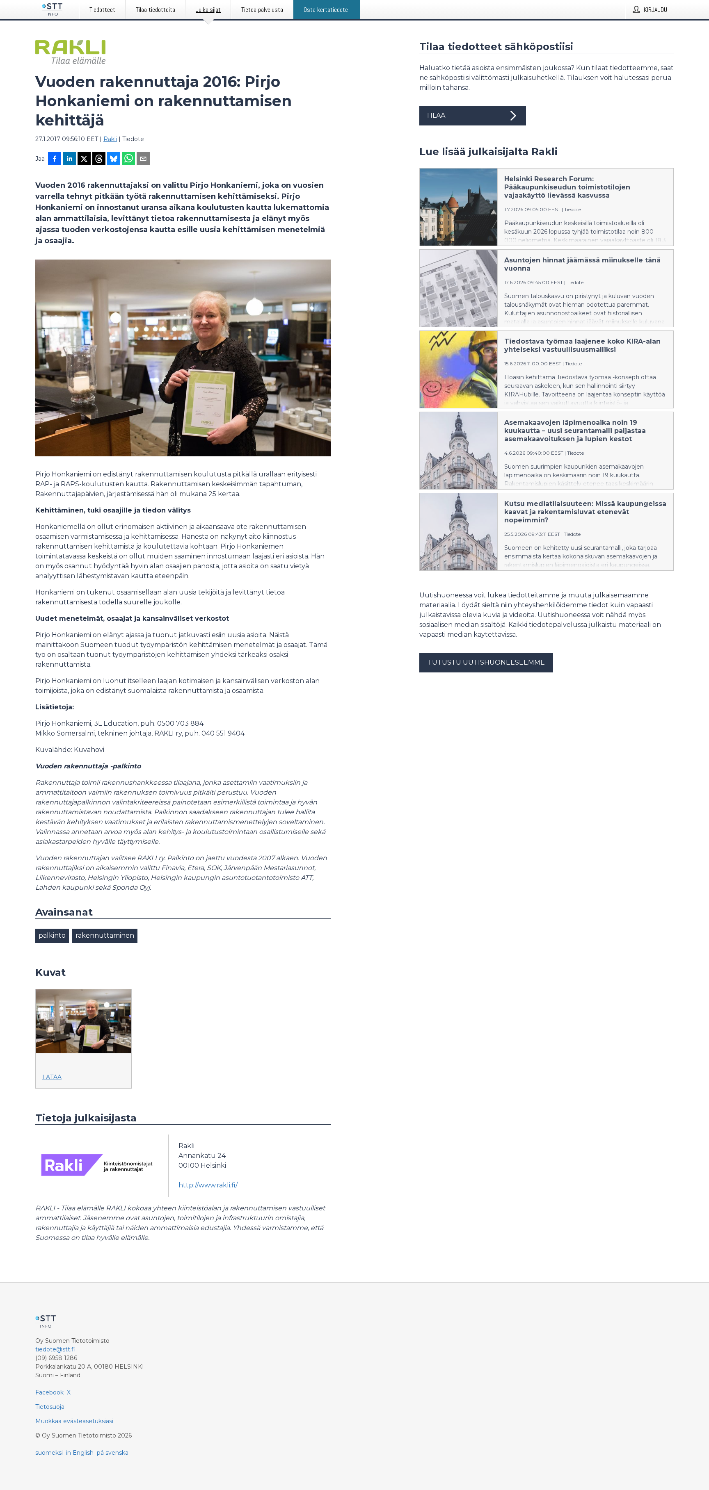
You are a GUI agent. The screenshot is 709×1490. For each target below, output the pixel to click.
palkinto (52, 935)
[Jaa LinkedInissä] (69, 159)
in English (80, 1452)
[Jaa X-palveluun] (84, 159)
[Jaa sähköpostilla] (143, 159)
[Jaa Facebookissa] (54, 159)
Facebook (49, 1392)
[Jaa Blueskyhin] (113, 159)
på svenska (112, 1452)
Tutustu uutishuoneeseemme (486, 662)
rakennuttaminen (104, 935)
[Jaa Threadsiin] (98, 159)
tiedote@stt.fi (55, 1349)
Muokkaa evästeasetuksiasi (74, 1421)
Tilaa (435, 115)
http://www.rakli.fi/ (208, 1185)
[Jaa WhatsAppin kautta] (128, 159)
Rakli (110, 139)
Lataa (52, 1077)
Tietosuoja (49, 1406)
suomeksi (49, 1452)
